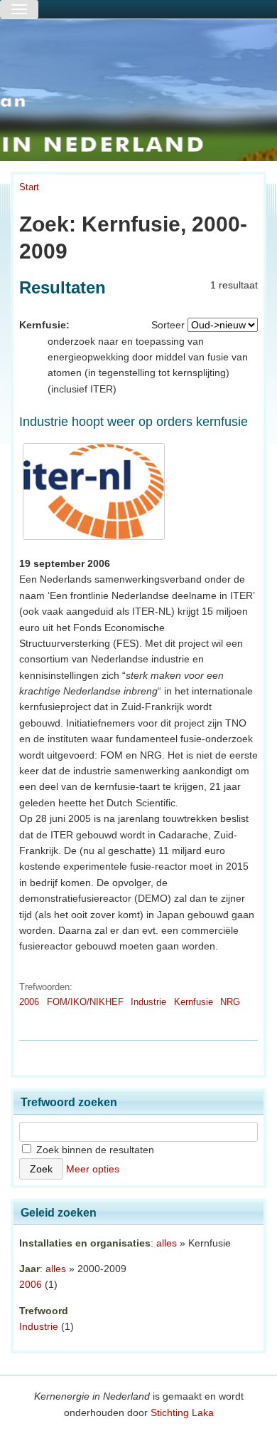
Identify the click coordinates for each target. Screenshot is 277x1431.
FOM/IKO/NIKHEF (85, 1002)
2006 (29, 1002)
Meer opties (92, 1169)
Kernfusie (193, 1002)
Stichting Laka (182, 1412)
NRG (230, 1002)
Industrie (148, 1002)
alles (166, 1243)
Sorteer (168, 325)
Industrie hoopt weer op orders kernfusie (133, 422)
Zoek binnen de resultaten (93, 1149)
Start (29, 187)
